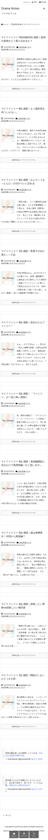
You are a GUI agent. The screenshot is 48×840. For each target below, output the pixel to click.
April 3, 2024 (36, 759)
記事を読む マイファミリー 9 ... (24, 160)
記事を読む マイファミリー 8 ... (24, 231)
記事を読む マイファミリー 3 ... (24, 584)
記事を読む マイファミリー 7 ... (24, 302)
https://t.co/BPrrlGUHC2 (19, 785)
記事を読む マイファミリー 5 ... (24, 442)
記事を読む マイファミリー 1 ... (24, 89)
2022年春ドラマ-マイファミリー (13, 49)
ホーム (27, 2)
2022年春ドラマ (25, 47)
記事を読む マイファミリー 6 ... (24, 374)
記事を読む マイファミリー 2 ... (24, 655)
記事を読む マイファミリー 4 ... (24, 513)
